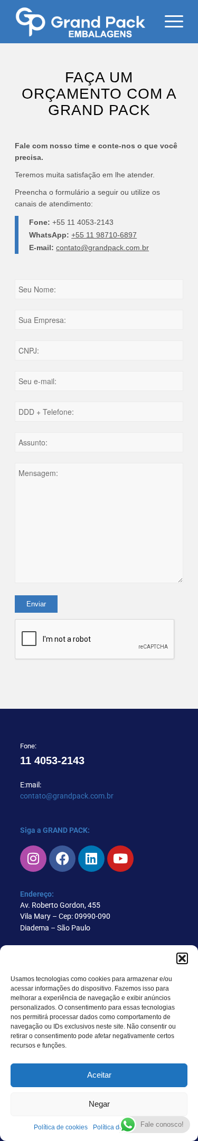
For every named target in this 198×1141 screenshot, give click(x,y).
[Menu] (168, 22)
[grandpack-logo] (82, 22)
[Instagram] (33, 858)
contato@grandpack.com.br (102, 247)
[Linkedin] (91, 858)
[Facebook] (62, 858)
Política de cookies (61, 1127)
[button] (182, 958)
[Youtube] (120, 858)
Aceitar (99, 1074)
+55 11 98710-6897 (104, 235)
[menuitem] (168, 22)
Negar (99, 1103)
